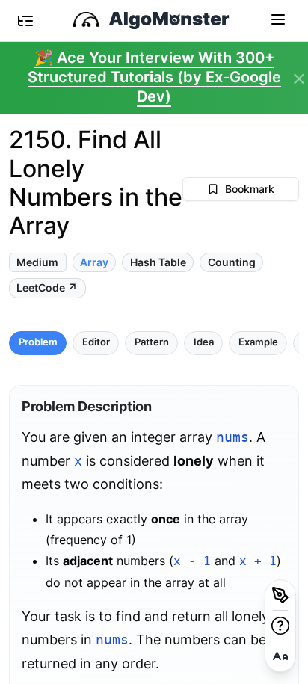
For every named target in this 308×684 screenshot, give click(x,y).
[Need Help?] (280, 626)
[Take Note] (280, 595)
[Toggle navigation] (278, 19)
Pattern (152, 342)
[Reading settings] (280, 656)
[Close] (299, 79)
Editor (96, 342)
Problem (38, 342)
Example (258, 342)
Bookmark (249, 188)
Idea (204, 342)
